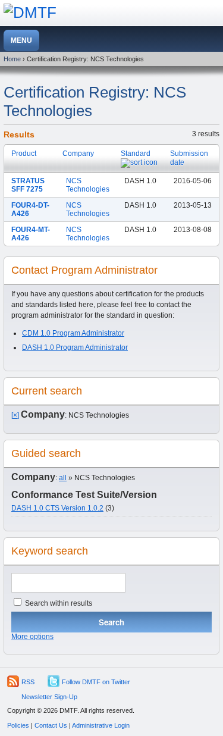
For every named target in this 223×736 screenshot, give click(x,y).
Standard (135, 153)
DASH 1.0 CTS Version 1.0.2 (57, 508)
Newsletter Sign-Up (49, 696)
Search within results (57, 603)
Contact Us (50, 725)
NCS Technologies (87, 185)
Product (23, 153)
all (63, 478)
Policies (18, 725)
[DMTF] (30, 12)
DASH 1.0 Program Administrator (75, 347)
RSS (27, 681)
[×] (15, 415)
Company (78, 153)
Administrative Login (101, 725)
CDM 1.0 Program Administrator (73, 333)
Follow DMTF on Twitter (96, 681)
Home (12, 58)
